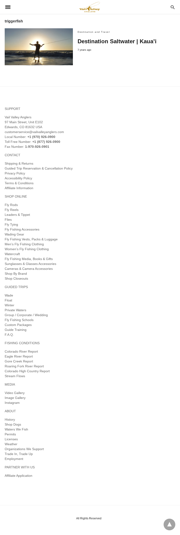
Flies (8, 219)
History (10, 419)
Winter (9, 305)
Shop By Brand (16, 273)
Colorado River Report (21, 351)
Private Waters (15, 310)
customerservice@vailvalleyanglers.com (34, 132)
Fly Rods (11, 205)
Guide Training (15, 330)
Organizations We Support (24, 449)
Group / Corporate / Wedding (26, 315)
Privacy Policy (15, 173)
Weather (11, 444)
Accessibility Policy (18, 178)
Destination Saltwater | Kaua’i (117, 41)
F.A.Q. (9, 334)
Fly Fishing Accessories (22, 229)
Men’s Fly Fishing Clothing (24, 244)
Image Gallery (15, 398)
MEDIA (10, 384)
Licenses (11, 439)
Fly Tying (11, 224)
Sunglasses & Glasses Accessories (30, 264)
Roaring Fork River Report (24, 366)
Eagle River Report (19, 356)
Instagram (12, 403)
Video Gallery (15, 393)
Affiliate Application (18, 475)
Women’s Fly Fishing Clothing (27, 249)
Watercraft (12, 254)
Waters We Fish (16, 429)
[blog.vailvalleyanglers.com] (89, 7)
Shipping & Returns (19, 163)
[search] (172, 7)
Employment (14, 459)
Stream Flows (15, 376)
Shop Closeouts (16, 278)
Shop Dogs (13, 424)
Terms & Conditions (19, 183)
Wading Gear (14, 234)
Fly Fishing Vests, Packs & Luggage (31, 239)
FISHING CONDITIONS (22, 343)
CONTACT (12, 155)
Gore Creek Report (19, 361)
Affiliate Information (19, 188)
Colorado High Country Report (27, 371)
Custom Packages (18, 325)
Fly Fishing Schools (19, 320)
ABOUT (10, 411)
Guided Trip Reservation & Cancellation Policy (39, 168)
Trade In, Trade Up (19, 454)
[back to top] (169, 524)
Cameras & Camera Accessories (29, 269)
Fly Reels (12, 210)
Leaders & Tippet (17, 215)
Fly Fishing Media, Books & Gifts (29, 259)
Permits (10, 434)
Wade (9, 295)
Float (8, 300)
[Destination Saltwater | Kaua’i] (39, 46)
